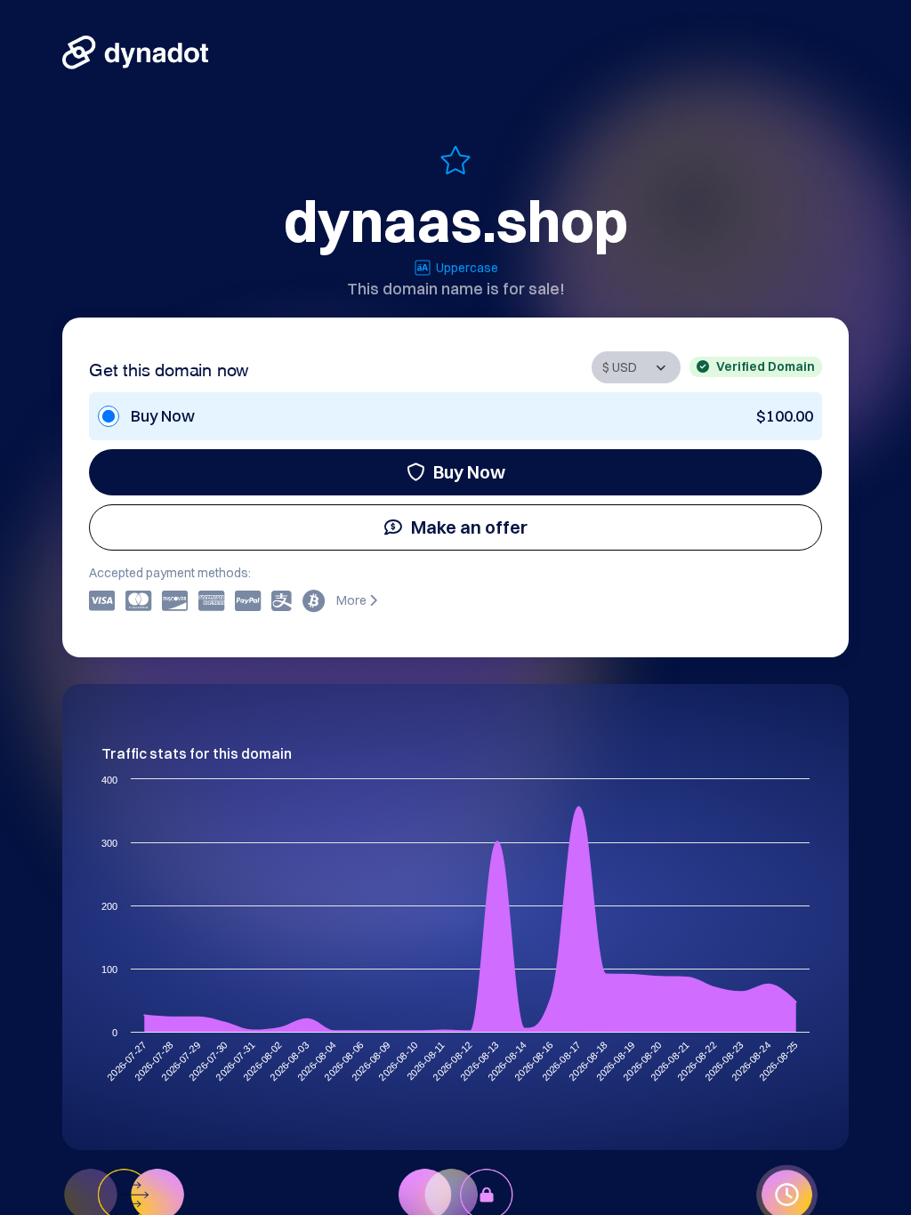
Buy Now (469, 472)
